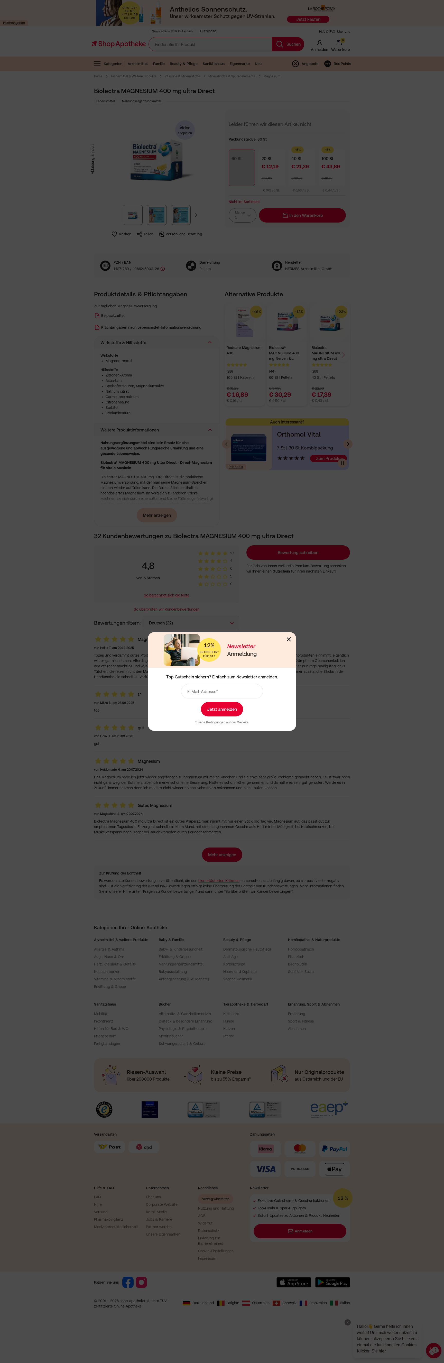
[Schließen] (289, 639)
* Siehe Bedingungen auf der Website (221, 722)
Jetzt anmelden (222, 709)
